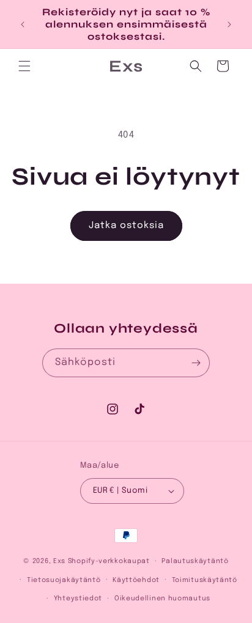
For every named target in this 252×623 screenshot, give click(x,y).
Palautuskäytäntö (194, 561)
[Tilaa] (195, 362)
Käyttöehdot (136, 580)
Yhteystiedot (78, 598)
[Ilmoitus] (229, 24)
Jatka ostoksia (126, 225)
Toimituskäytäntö (204, 580)
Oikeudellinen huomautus (162, 598)
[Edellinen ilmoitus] (22, 24)
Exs (59, 561)
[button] (24, 66)
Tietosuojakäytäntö (64, 580)
